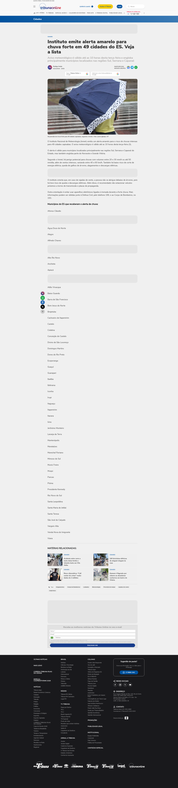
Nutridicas (91, 688)
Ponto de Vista (65, 721)
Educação (37, 697)
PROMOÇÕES (92, 720)
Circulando (64, 733)
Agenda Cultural (39, 738)
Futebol (36, 720)
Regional (36, 747)
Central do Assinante (67, 755)
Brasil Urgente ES (66, 714)
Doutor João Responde (95, 662)
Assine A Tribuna (105, 6)
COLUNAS (91, 659)
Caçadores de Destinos (68, 730)
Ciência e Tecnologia (67, 665)
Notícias (63, 662)
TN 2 (62, 712)
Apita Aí (63, 728)
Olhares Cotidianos (93, 706)
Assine (63, 741)
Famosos (36, 740)
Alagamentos (60, 587)
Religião (36, 704)
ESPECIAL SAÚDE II (61, 13)
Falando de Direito (93, 701)
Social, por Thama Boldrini (96, 710)
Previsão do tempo (109, 587)
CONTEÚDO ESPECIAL (95, 748)
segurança (52, 590)
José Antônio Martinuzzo (95, 703)
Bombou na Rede (66, 667)
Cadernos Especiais (67, 746)
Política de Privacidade (95, 742)
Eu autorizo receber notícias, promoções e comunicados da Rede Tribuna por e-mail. (69, 640)
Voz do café (91, 665)
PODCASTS (90, 13)
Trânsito (36, 699)
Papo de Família (93, 681)
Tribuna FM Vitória (66, 694)
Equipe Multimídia (93, 735)
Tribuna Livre (92, 683)
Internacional (65, 674)
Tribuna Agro (38, 690)
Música (63, 681)
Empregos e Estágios (40, 713)
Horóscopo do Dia (66, 669)
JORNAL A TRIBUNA (68, 738)
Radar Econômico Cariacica (42, 692)
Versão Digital (65, 743)
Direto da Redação (93, 674)
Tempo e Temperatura (40, 733)
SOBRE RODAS (66, 686)
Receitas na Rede (39, 742)
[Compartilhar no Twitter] (42, 307)
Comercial (91, 738)
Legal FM (63, 699)
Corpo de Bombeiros (73, 587)
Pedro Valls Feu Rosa (94, 708)
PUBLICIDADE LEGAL (95, 726)
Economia (37, 708)
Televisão (63, 683)
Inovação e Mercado (94, 667)
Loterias (63, 672)
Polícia (36, 701)
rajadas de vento (123, 587)
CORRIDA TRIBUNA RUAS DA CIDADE (43, 672)
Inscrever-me (92, 645)
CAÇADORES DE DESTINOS (77, 13)
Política (36, 706)
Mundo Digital (92, 686)
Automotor (64, 726)
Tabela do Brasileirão (40, 728)
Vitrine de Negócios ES (95, 672)
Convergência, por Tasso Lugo (97, 699)
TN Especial (64, 719)
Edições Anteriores (66, 753)
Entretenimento (38, 735)
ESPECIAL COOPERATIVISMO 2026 (42, 680)
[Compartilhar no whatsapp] (42, 298)
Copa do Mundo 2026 (40, 726)
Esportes (36, 715)
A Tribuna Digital (101, 13)
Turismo (36, 731)
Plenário (90, 690)
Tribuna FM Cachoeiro (67, 696)
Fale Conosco (92, 740)
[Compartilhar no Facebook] (42, 302)
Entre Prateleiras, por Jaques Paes (96, 695)
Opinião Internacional (94, 715)
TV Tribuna (50, 13)
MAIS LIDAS (38, 665)
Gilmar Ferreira (92, 679)
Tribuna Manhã (65, 716)
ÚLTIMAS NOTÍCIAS (40, 659)
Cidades (50, 36)
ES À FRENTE (92, 676)
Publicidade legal (115, 13)
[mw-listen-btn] (42, 293)
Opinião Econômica (93, 712)
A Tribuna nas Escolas (67, 750)
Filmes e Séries (65, 679)
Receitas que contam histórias (70, 723)
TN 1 (62, 709)
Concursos (37, 711)
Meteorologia (96, 587)
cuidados (86, 587)
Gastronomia (38, 745)
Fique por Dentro (66, 707)
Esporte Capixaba (39, 718)
